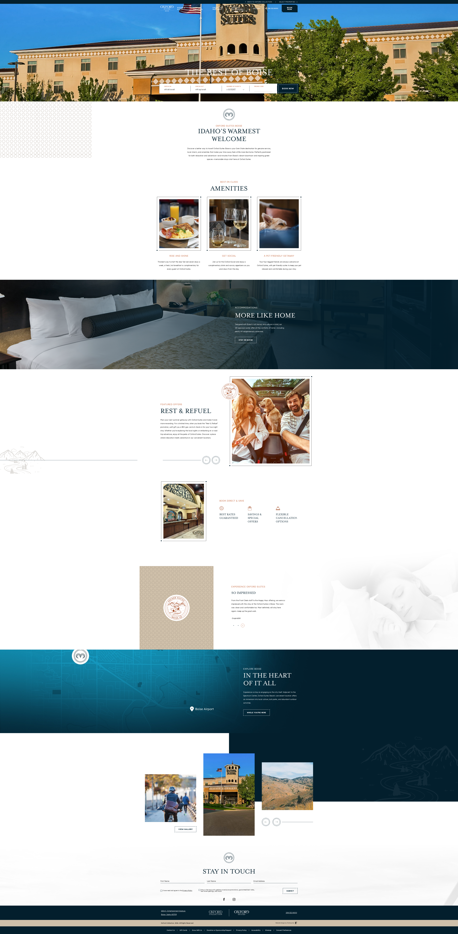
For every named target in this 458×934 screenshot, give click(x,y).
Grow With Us (197, 930)
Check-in (167, 86)
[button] (206, 460)
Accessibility (255, 930)
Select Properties (287, 2)
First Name (164, 881)
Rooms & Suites (181, 8)
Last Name (211, 881)
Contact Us (171, 930)
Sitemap (268, 930)
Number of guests (234, 86)
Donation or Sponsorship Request (219, 930)
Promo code (259, 86)
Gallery (256, 8)
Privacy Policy (187, 890)
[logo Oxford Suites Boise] (167, 8)
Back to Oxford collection (259, 2)
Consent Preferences (283, 930)
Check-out (199, 86)
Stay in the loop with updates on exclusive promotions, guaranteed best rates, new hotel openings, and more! (228, 890)
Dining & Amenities (198, 8)
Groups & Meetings (217, 8)
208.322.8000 (273, 8)
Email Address (259, 881)
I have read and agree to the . (177, 890)
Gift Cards (183, 930)
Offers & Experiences (237, 8)
